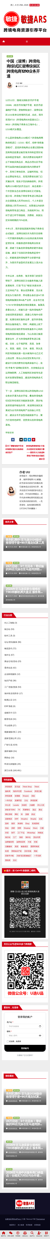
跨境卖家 (34, 800)
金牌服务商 (9, 842)
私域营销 (35, 823)
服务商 (7, 791)
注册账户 (20, 1055)
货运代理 (36, 837)
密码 (9, 1031)
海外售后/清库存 (11, 693)
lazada (16, 805)
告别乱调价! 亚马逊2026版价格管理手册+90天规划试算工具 (25, 541)
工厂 (15, 837)
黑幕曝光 (26, 810)
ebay (27, 823)
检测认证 (8, 700)
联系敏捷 (29, 1225)
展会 (40, 810)
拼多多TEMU (10, 810)
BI (22, 814)
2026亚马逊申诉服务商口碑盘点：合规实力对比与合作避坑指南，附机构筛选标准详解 (24, 1175)
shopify (33, 819)
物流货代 (8, 648)
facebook (28, 791)
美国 (16, 846)
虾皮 (33, 814)
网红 (16, 814)
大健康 (32, 805)
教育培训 (8, 719)
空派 (35, 842)
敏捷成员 (24, 846)
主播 (42, 828)
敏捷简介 (12, 1225)
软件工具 (8, 636)
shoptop (27, 828)
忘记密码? (29, 1055)
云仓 (26, 800)
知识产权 (8, 681)
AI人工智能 (9, 623)
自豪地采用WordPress (13, 1219)
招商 (19, 828)
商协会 (7, 758)
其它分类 (9, 56)
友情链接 (37, 1225)
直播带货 (18, 800)
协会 (7, 828)
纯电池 (40, 833)
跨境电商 (8, 787)
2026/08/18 (13, 1101)
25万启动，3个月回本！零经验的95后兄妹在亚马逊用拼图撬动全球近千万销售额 (25, 569)
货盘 (33, 796)
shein (35, 828)
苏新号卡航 (9, 856)
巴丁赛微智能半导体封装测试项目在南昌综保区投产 (14, 449)
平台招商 (8, 726)
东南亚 (24, 805)
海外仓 (7, 655)
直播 (27, 814)
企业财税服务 (10, 674)
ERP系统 (8, 706)
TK (19, 810)
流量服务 (8, 846)
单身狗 (20, 823)
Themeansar (40, 1219)
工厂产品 (21, 833)
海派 (21, 837)
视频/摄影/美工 (10, 732)
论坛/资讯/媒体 (10, 642)
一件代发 (8, 800)
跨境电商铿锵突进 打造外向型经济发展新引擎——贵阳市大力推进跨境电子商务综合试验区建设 (35, 452)
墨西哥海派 (35, 846)
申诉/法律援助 (10, 764)
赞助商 (7, 860)
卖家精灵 (8, 819)
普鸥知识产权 (16, 851)
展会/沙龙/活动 (10, 661)
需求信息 (8, 668)
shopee (26, 796)
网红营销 (8, 814)
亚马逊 (17, 787)
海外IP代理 (17, 791)
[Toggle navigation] (27, 41)
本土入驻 (40, 805)
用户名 (10, 1022)
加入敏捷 (21, 1225)
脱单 (7, 823)
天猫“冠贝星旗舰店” (24, 856)
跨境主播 (38, 791)
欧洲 (7, 851)
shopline (24, 819)
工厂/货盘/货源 (10, 687)
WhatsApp (31, 833)
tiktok (36, 787)
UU (21, 83)
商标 (35, 851)
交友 (40, 819)
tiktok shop (27, 787)
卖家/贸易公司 (10, 738)
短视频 (17, 796)
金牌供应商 (21, 842)
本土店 (7, 805)
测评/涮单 (8, 751)
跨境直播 (8, 796)
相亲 (13, 823)
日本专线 (27, 851)
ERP (16, 819)
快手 (13, 833)
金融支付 (8, 713)
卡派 (29, 842)
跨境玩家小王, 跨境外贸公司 (31, 547)
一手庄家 (37, 856)
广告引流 (9, 536)
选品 (34, 810)
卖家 (13, 828)
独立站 (7, 629)
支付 (15, 860)
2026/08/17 (13, 1152)
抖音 (7, 833)
